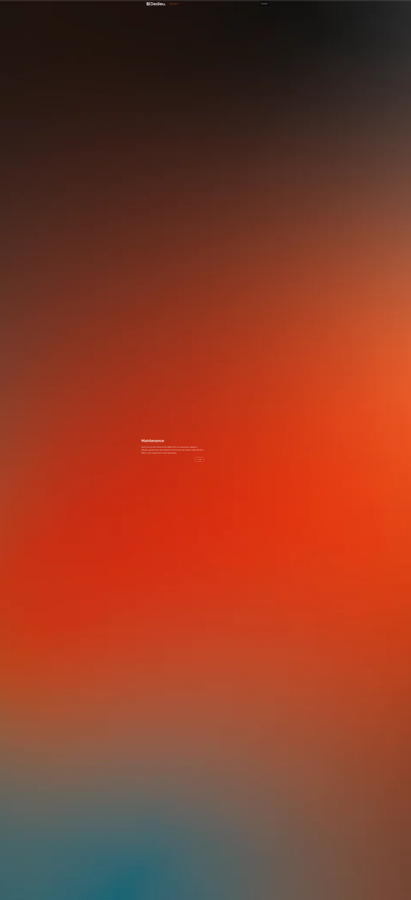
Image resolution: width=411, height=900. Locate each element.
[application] (179, 3)
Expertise (174, 3)
